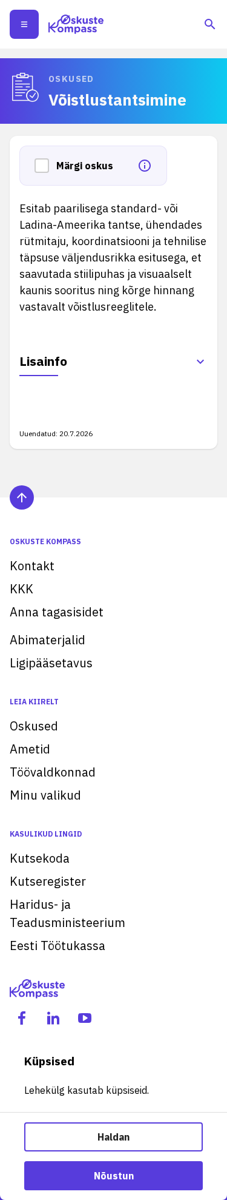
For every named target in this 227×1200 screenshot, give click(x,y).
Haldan (113, 1137)
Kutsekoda (40, 858)
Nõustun (114, 1176)
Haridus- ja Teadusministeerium (67, 913)
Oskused (34, 726)
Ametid (30, 749)
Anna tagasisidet (57, 612)
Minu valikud (45, 795)
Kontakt (32, 566)
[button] (45, 166)
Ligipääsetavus (51, 663)
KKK (21, 589)
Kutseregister (48, 881)
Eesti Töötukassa (57, 945)
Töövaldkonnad (53, 772)
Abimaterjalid (47, 640)
